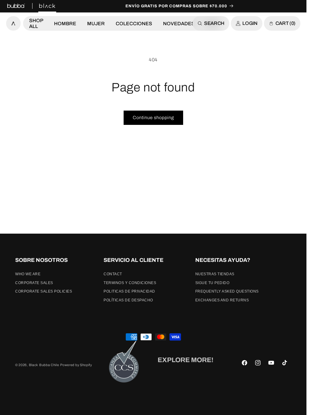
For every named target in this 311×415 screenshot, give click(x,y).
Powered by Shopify (76, 365)
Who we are (27, 274)
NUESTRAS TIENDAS (214, 274)
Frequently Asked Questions (227, 291)
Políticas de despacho (128, 300)
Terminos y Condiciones (130, 283)
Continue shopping (153, 117)
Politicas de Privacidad (129, 291)
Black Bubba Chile (44, 365)
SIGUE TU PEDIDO (212, 283)
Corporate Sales (34, 283)
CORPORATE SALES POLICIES (43, 291)
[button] (36, 23)
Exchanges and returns (222, 300)
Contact (113, 274)
